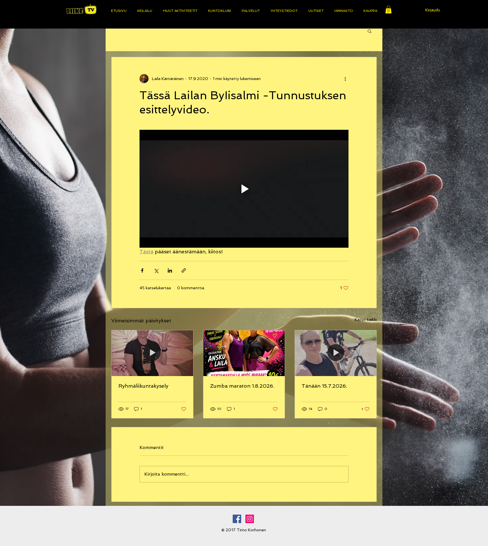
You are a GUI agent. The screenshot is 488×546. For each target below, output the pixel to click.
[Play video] (244, 188)
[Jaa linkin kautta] (183, 270)
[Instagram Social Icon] (249, 519)
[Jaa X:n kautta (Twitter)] (156, 270)
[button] (388, 9)
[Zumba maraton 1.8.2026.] (244, 353)
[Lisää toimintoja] (345, 78)
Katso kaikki (366, 319)
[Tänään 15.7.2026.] (335, 353)
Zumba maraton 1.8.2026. (242, 386)
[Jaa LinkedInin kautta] (170, 270)
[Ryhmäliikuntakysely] (152, 353)
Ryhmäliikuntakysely (143, 386)
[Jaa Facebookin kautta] (142, 270)
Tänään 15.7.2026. (324, 386)
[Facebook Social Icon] (237, 519)
